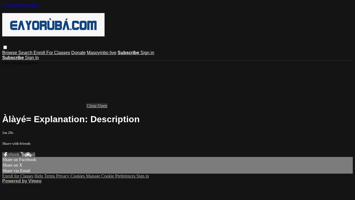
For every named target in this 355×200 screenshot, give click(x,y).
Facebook (11, 154)
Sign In (32, 57)
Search (26, 52)
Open (102, 105)
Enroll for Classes (17, 176)
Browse (10, 52)
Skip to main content (20, 4)
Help (39, 176)
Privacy (63, 176)
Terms (50, 176)
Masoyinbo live (101, 52)
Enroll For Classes (52, 52)
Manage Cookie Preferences (111, 176)
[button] (5, 47)
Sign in (147, 52)
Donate (78, 52)
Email (30, 154)
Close (92, 105)
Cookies (78, 176)
